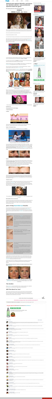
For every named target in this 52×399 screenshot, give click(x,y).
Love (13, 0)
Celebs (17, 0)
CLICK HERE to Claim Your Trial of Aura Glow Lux (39, 65)
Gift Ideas (27, 0)
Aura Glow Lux (29, 39)
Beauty (22, 0)
